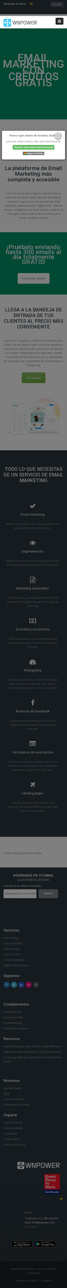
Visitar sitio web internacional (33, 147)
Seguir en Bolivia (34, 153)
